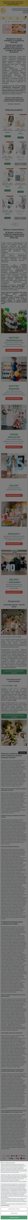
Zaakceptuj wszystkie (14, 1217)
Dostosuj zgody (14, 1213)
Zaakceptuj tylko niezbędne (14, 1209)
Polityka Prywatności (5, 1205)
